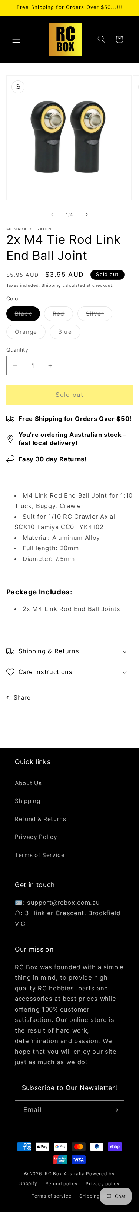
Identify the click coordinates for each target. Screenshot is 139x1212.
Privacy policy (103, 1183)
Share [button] (22, 697)
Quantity (17, 349)
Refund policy (61, 1183)
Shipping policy (97, 1196)
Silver (99, 315)
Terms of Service (40, 855)
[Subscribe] (115, 1110)
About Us (28, 783)
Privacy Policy (36, 836)
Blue (69, 333)
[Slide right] (87, 214)
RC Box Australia (65, 1173)
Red (63, 315)
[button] (16, 39)
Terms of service (51, 1196)
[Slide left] (52, 214)
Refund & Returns (40, 819)
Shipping (51, 285)
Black (27, 315)
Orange (30, 333)
